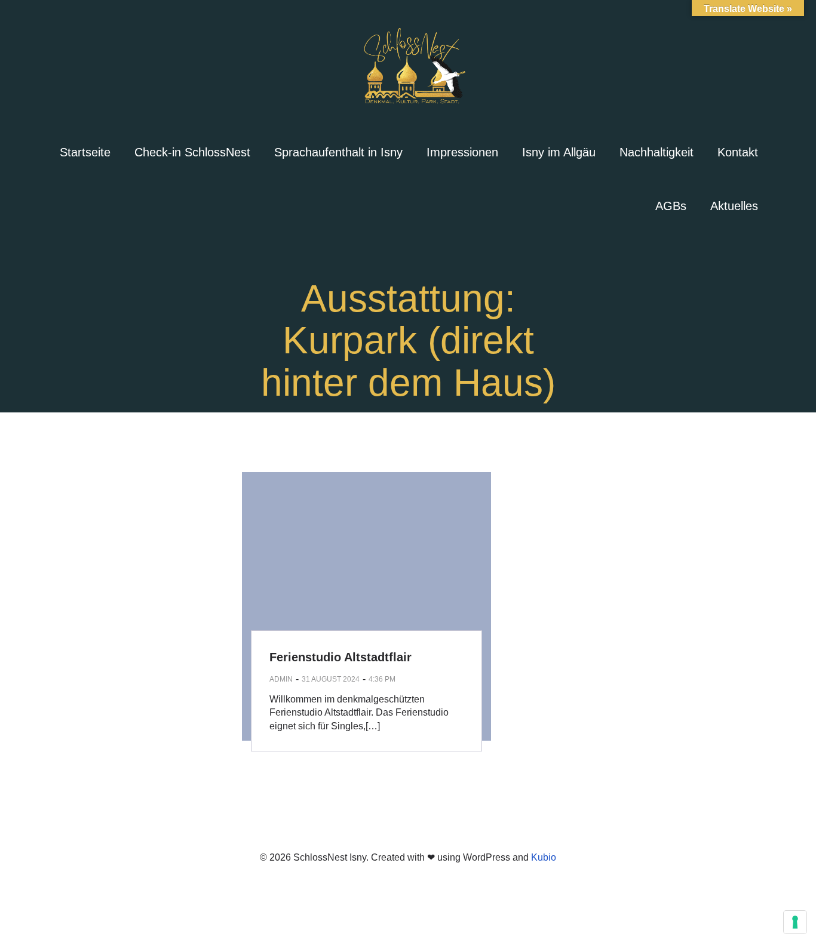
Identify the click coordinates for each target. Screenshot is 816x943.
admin (281, 679)
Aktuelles (734, 205)
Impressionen (462, 152)
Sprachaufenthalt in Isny (338, 152)
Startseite (85, 152)
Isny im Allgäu (559, 152)
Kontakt (737, 152)
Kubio (543, 857)
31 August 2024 (331, 679)
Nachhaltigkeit (656, 152)
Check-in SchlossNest (192, 152)
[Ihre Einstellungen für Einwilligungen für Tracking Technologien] (795, 922)
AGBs (670, 205)
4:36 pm (382, 679)
